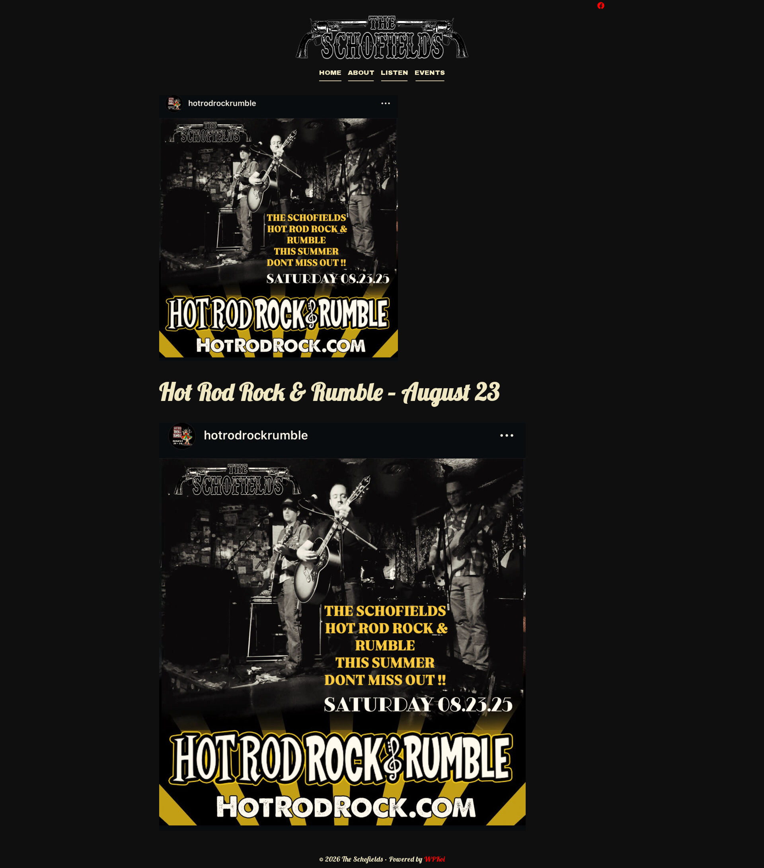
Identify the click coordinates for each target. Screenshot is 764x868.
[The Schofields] (382, 36)
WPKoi (434, 859)
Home (330, 72)
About (361, 72)
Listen (394, 72)
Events (430, 72)
